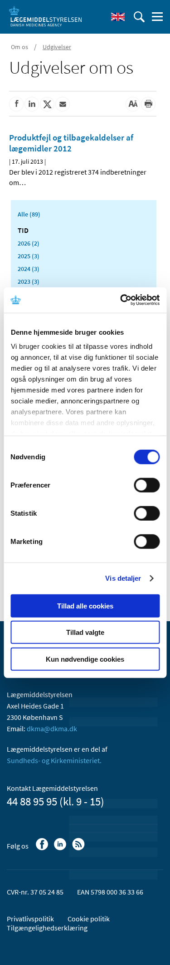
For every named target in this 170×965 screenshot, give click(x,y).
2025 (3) (28, 256)
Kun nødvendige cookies (85, 659)
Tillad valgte (85, 632)
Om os (19, 47)
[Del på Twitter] (47, 104)
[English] (118, 16)
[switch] (147, 484)
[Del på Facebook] (16, 104)
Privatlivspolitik (30, 918)
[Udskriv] (148, 104)
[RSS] (79, 848)
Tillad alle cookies (85, 605)
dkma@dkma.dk (52, 728)
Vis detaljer (123, 578)
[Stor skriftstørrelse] (133, 104)
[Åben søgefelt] (139, 16)
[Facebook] (42, 848)
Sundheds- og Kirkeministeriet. (54, 760)
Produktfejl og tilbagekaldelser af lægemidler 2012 (71, 143)
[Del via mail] (62, 104)
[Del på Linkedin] (31, 104)
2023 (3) (28, 281)
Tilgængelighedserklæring (47, 927)
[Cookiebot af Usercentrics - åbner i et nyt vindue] (121, 300)
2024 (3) (28, 269)
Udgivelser (57, 47)
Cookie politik (89, 918)
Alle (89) (29, 214)
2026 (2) (28, 243)
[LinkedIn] (61, 848)
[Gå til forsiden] (45, 16)
